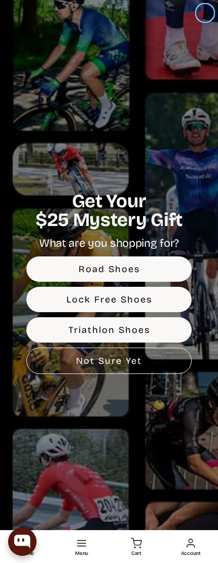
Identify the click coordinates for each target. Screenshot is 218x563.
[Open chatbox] (22, 542)
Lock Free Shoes (109, 299)
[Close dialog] (205, 13)
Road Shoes (109, 269)
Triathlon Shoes (109, 329)
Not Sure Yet (109, 360)
